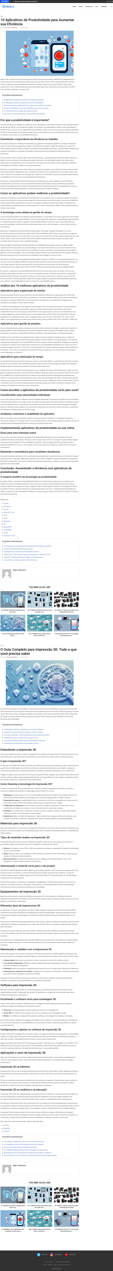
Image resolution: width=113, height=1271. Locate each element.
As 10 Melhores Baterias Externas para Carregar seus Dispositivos (26, 1150)
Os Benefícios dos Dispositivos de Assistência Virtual (21, 552)
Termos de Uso (48, 1262)
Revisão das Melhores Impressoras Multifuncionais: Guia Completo (26, 108)
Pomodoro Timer (9, 536)
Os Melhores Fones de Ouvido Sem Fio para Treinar (21, 738)
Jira (5, 524)
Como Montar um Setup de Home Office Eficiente (20, 560)
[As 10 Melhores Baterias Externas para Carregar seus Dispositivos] (39, 599)
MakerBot (7, 1128)
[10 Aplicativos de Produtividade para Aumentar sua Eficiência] (12, 1218)
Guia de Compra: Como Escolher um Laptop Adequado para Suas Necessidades (30, 1155)
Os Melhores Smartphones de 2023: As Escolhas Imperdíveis (24, 100)
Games (74, 6)
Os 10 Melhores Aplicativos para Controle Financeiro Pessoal (24, 1141)
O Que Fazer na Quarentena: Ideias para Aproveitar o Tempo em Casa (27, 554)
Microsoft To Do (9, 512)
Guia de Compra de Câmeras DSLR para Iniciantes (20, 1147)
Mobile (81, 6)
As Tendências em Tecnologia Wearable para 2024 (20, 111)
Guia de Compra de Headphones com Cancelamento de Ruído (24, 114)
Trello (5, 515)
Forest (6, 533)
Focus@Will (7, 530)
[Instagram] (109, 1)
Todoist (6, 503)
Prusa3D (6, 1131)
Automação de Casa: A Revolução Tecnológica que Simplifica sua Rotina (27, 105)
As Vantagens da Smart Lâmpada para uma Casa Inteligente (24, 103)
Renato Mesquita (12, 27)
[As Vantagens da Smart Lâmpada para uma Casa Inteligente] (12, 599)
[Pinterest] (112, 1)
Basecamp (7, 521)
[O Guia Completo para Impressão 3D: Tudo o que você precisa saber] (12, 623)
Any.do (6, 509)
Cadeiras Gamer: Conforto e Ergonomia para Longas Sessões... (33, 1)
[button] (10, 1)
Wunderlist (7, 506)
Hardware (104, 6)
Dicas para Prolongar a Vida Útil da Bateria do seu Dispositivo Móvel (26, 735)
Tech (96, 6)
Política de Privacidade (62, 1262)
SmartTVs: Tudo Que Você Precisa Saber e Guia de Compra (23, 557)
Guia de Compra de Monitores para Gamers (18, 549)
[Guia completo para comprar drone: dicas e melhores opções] (39, 623)
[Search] (112, 6)
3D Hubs (6, 1125)
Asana (6, 518)
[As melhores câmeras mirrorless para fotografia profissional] (66, 599)
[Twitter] (107, 1)
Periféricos (89, 6)
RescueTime (8, 527)
